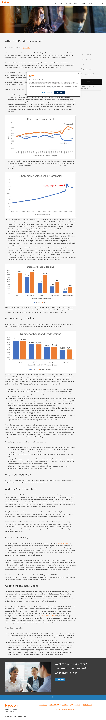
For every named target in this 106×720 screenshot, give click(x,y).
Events (76, 3)
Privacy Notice (56, 87)
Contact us (99, 3)
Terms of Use (87, 704)
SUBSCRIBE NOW (88, 82)
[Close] (78, 74)
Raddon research (63, 543)
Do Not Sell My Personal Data (65, 710)
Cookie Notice (50, 87)
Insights (68, 3)
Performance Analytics (48, 616)
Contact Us (42, 704)
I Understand (59, 92)
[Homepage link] (6, 3)
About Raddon (54, 704)
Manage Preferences (47, 92)
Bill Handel (26, 48)
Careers (64, 704)
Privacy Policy (75, 704)
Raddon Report (87, 3)
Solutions (58, 3)
